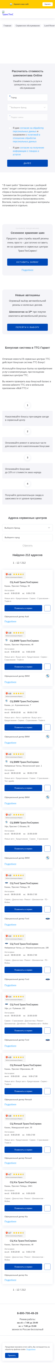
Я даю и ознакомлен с (28, 135)
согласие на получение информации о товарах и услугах (28, 151)
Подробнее (27, 270)
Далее (27, 163)
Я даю (28, 151)
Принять (12, 1355)
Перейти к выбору (27, 327)
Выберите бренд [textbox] (18, 107)
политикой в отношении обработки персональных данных (26, 138)
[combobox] (27, 107)
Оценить (48, 4)
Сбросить (28, 545)
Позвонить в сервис (23, 608)
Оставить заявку (27, 262)
